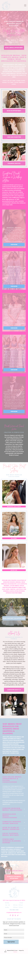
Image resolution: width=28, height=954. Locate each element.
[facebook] (10, 915)
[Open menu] (25, 5)
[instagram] (13, 915)
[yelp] (15, 915)
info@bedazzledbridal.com (14, 912)
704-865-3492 (14, 910)
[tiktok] (18, 915)
